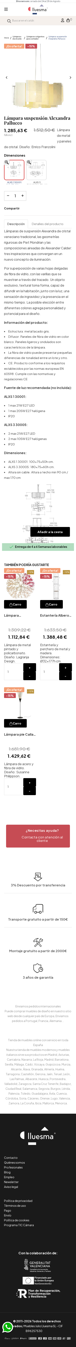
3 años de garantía (38, 977)
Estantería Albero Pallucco (54, 615)
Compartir (25, 208)
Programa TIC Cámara (19, 1225)
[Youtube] (56, 1236)
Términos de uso (15, 1205)
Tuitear (31, 208)
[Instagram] (47, 1236)
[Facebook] (19, 1236)
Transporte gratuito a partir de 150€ (38, 919)
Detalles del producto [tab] (47, 224)
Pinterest (37, 208)
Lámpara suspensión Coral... (13, 615)
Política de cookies (16, 1220)
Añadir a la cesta (50, 532)
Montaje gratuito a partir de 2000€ (38, 951)
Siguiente (70, 78)
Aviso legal (11, 1187)
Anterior (6, 78)
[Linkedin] (38, 1236)
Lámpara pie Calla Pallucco (18, 734)
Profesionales (13, 1167)
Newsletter (11, 1182)
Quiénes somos (14, 1162)
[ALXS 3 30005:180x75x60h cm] (36, 170)
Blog (7, 1172)
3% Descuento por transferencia (38, 885)
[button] (38, 836)
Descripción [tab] (16, 224)
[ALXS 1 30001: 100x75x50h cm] (14, 170)
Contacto (11, 1157)
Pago (7, 1210)
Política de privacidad (18, 1201)
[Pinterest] (28, 1236)
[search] (9, 20)
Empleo (9, 1177)
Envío (7, 1215)
